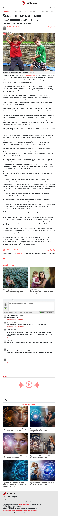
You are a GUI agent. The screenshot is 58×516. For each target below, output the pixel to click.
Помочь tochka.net (15, 11)
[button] (50, 7)
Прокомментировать (11, 319)
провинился (6, 181)
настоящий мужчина (29, 75)
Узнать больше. (29, 512)
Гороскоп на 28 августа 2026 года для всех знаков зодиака (15, 430)
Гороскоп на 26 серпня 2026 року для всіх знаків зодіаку (42, 457)
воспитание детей (37, 262)
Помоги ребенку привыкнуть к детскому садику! (41, 292)
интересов (16, 213)
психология (18, 262)
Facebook (19, 253)
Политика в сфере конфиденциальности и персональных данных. (24, 510)
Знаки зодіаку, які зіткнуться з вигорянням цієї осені (41, 430)
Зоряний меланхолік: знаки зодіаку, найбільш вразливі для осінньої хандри (14, 484)
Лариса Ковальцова (13, 26)
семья (27, 262)
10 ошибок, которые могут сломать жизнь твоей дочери (14, 292)
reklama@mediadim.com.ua (24, 504)
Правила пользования (7, 510)
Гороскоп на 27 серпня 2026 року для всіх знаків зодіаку (15, 457)
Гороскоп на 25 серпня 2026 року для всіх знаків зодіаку (42, 483)
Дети (4, 34)
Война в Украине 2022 (29, 11)
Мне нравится (21, 319)
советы (9, 262)
